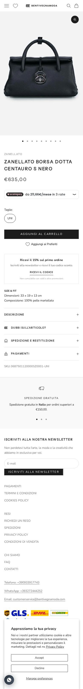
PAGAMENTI (12, 486)
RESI (7, 514)
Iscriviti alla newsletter (33, 472)
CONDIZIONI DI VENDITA (21, 542)
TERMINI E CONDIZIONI (20, 493)
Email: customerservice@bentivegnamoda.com (34, 599)
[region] (41, 399)
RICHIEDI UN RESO (17, 521)
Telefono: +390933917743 (21, 582)
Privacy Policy (55, 647)
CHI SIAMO (12, 555)
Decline (39, 668)
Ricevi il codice (41, 272)
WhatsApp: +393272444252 (23, 591)
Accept (39, 658)
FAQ (7, 562)
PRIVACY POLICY (16, 535)
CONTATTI (11, 569)
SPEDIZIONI (12, 528)
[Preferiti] (15, 6)
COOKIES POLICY (16, 500)
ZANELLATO (13, 154)
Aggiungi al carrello (41, 234)
